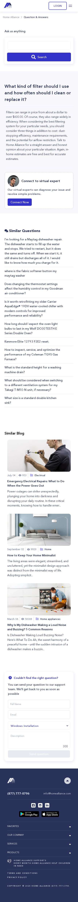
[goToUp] (67, 780)
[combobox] (39, 45)
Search (42, 57)
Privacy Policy (17, 877)
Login (58, 5)
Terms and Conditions (22, 873)
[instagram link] (40, 805)
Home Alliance (11, 17)
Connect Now (20, 202)
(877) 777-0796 (18, 793)
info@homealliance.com (57, 793)
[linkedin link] (47, 805)
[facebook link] (33, 805)
